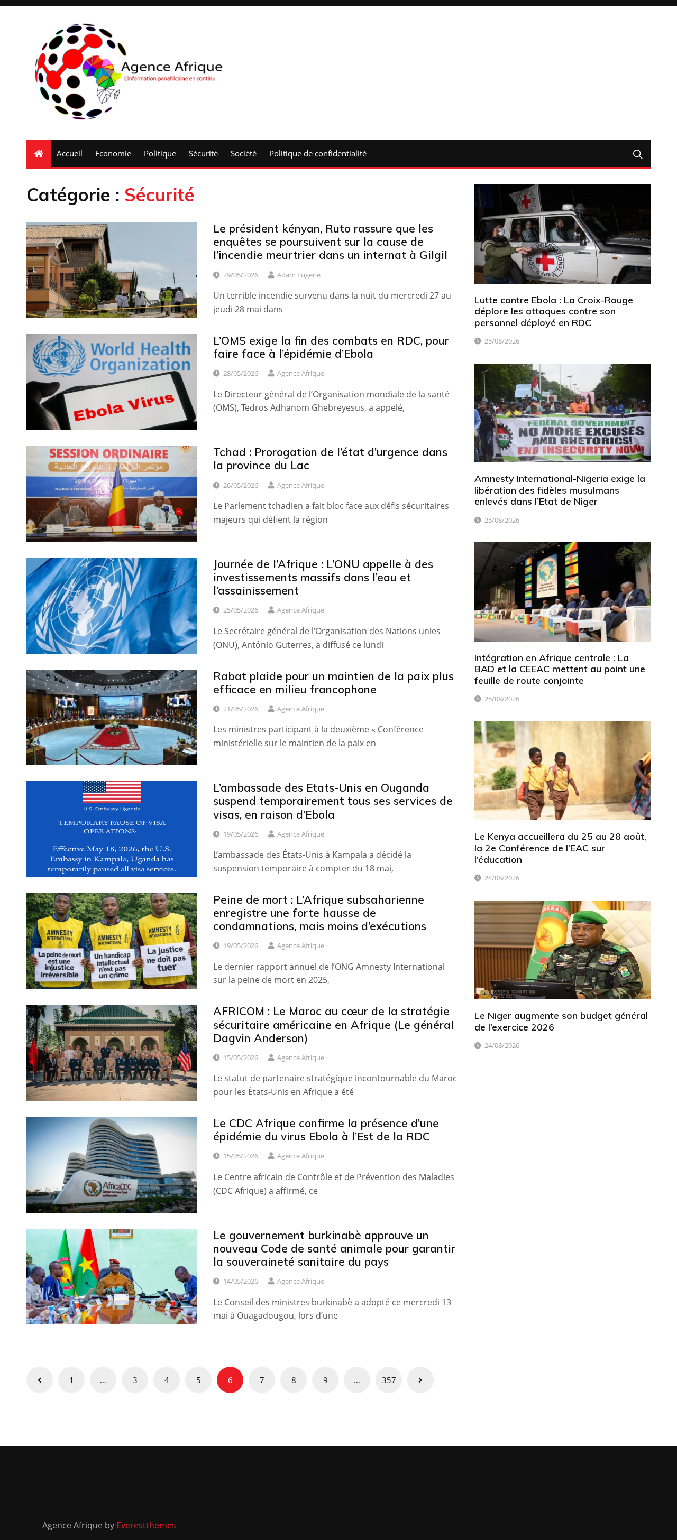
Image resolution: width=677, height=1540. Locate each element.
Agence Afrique (300, 373)
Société (244, 153)
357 (389, 1380)
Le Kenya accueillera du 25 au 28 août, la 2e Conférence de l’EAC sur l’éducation (560, 847)
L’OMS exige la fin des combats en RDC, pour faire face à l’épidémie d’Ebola (331, 346)
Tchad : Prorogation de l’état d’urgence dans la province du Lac (330, 458)
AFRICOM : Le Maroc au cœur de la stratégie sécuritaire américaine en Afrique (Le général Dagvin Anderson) (333, 1024)
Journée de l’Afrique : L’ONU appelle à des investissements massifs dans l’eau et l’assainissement (323, 577)
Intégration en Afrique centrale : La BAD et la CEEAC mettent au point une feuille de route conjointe (559, 669)
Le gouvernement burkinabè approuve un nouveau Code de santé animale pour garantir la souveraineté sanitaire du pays (334, 1248)
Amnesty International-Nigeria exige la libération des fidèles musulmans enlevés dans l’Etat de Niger (559, 489)
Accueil (70, 153)
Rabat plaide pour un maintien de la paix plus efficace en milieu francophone (333, 682)
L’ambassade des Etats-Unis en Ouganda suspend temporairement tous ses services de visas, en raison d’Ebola (333, 801)
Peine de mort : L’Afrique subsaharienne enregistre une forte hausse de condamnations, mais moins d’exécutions (319, 913)
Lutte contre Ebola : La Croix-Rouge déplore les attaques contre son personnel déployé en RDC (553, 311)
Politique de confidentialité (318, 153)
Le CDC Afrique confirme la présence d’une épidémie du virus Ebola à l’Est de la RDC (326, 1129)
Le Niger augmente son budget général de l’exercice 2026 (561, 1021)
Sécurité (203, 153)
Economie (113, 153)
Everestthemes (146, 1525)
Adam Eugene (299, 275)
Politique (160, 153)
